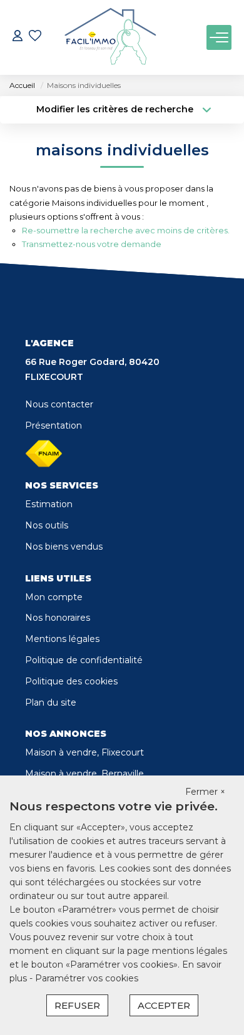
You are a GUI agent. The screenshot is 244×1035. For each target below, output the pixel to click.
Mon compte (54, 597)
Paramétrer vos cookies (86, 978)
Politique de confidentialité (84, 660)
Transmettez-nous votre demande (91, 244)
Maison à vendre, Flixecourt (84, 752)
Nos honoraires (57, 617)
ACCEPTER (164, 1005)
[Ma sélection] (35, 37)
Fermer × (205, 791)
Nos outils (46, 525)
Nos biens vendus (64, 546)
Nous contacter (59, 404)
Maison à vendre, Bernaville (84, 773)
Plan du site (50, 702)
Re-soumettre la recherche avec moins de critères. (126, 230)
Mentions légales (62, 638)
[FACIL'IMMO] (110, 37)
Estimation (49, 504)
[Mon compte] (18, 37)
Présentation (53, 425)
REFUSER (77, 1005)
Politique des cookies (71, 681)
